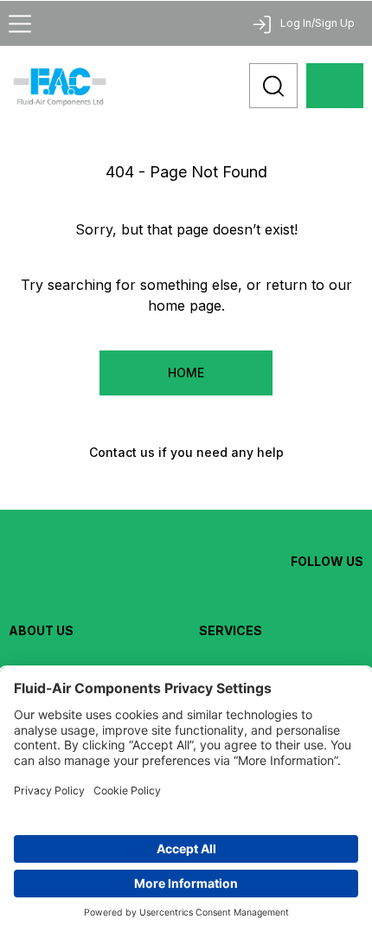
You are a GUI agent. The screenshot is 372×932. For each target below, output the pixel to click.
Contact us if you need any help (186, 452)
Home (186, 372)
